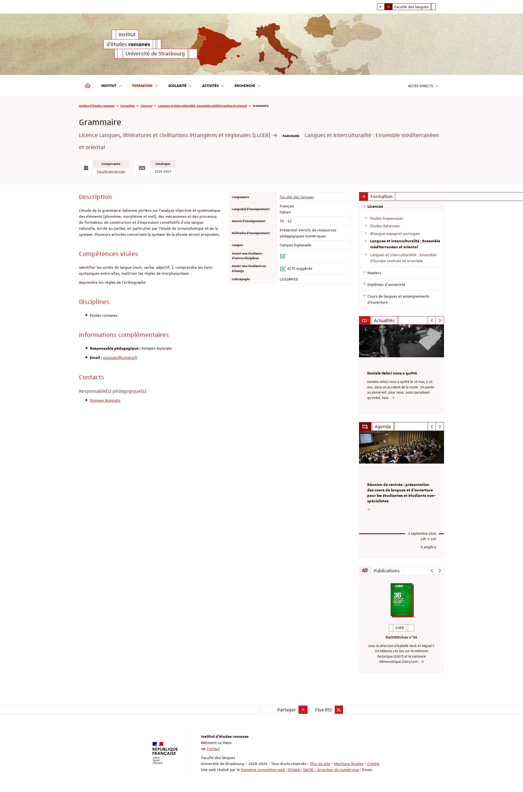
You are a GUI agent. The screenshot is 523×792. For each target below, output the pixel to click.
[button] (303, 709)
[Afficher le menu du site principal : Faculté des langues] (381, 6)
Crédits (373, 763)
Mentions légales (348, 763)
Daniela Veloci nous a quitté (392, 373)
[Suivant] (440, 320)
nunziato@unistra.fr (120, 357)
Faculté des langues (111, 172)
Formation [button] (142, 85)
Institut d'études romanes (97, 105)
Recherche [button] (245, 85)
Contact (213, 748)
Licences (146, 105)
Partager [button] (286, 710)
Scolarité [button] (177, 85)
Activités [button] (210, 85)
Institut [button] (108, 85)
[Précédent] (432, 320)
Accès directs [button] (420, 85)
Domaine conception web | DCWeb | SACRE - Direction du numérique (300, 769)
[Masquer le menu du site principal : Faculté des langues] (438, 6)
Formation (127, 105)
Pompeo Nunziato (105, 400)
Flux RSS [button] (323, 710)
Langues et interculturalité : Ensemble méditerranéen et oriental (202, 105)
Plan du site (320, 763)
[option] (401, 369)
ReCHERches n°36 (401, 637)
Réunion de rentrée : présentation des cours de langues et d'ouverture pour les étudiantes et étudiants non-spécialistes (401, 492)
